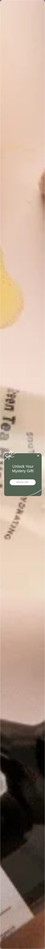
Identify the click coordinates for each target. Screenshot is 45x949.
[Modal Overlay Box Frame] (22, 474)
